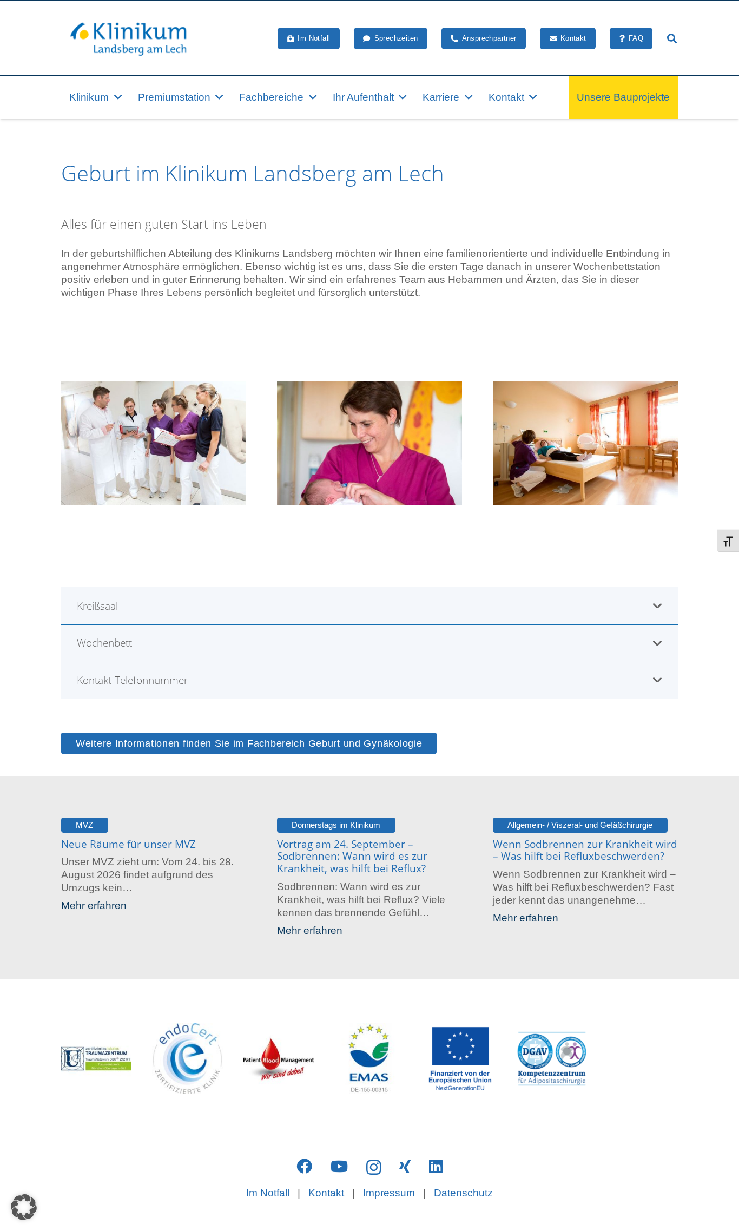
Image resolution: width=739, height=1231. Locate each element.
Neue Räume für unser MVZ (128, 844)
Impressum (389, 1193)
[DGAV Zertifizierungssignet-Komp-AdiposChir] (551, 1058)
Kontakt (326, 1193)
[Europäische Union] (460, 1058)
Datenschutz (463, 1193)
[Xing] (405, 1167)
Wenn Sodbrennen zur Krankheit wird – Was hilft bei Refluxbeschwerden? (585, 850)
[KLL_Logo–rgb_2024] (134, 38)
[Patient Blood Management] (278, 1058)
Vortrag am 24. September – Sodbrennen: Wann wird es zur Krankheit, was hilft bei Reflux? (352, 856)
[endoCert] (187, 1058)
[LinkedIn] (436, 1167)
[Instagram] (373, 1167)
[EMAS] (369, 1058)
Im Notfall (267, 1193)
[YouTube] (339, 1167)
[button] (672, 38)
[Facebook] (304, 1167)
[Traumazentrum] (96, 1058)
